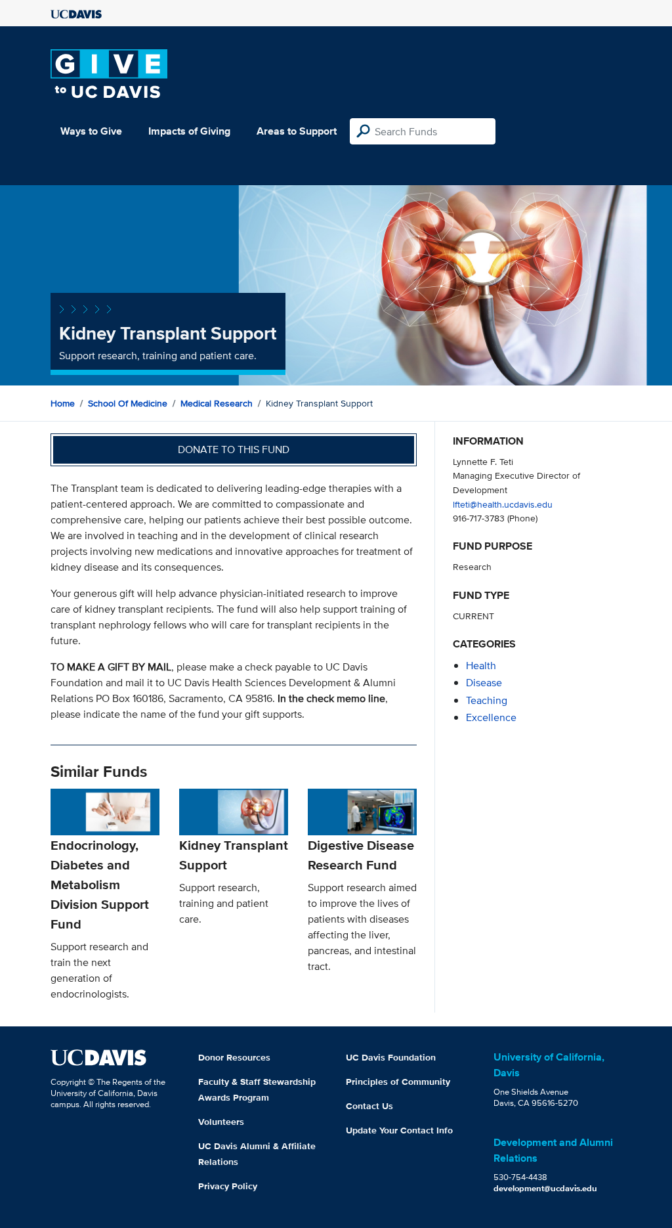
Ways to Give (91, 131)
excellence (491, 717)
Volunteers (221, 1121)
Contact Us (369, 1105)
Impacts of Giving (189, 131)
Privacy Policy (227, 1186)
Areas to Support (297, 131)
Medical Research (216, 403)
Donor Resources (234, 1057)
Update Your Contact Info (399, 1130)
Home (63, 403)
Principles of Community (398, 1081)
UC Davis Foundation (391, 1057)
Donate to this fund (233, 449)
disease (484, 682)
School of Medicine (127, 403)
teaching (486, 700)
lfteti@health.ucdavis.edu (503, 504)
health (481, 665)
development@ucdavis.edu (545, 1188)
